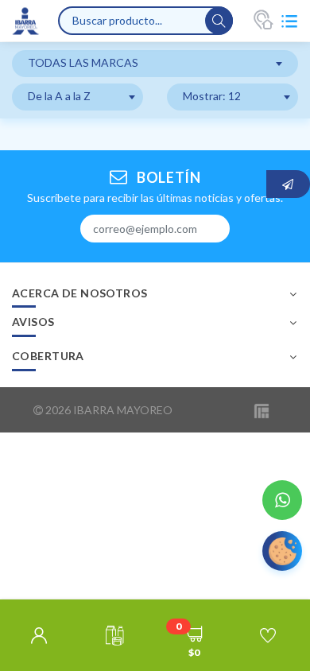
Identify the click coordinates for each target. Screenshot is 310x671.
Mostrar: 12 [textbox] (212, 96)
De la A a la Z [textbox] (59, 96)
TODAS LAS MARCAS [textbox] (83, 62)
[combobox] (155, 63)
